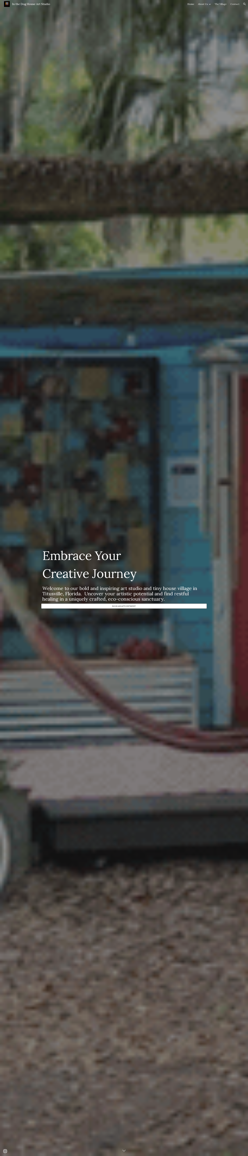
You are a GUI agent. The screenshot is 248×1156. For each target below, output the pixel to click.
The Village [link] (221, 4)
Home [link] (190, 4)
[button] (244, 4)
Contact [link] (234, 4)
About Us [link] (203, 4)
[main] (124, 575)
